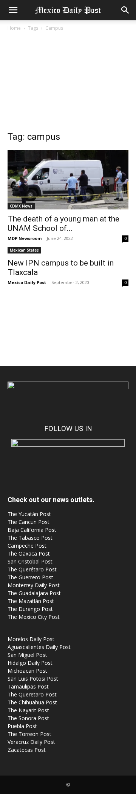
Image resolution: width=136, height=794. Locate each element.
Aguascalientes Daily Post (39, 646)
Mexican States (24, 250)
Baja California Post (32, 529)
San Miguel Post (27, 654)
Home (14, 28)
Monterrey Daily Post (34, 585)
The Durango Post (30, 608)
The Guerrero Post (30, 577)
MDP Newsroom (25, 238)
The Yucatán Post (29, 514)
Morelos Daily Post (31, 639)
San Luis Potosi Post (33, 678)
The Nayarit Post (28, 710)
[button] (13, 10)
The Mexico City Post (34, 616)
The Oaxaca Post (29, 553)
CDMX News (21, 206)
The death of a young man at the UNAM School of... (63, 223)
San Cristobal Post (30, 561)
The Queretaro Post (32, 694)
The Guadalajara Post (34, 593)
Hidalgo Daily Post (30, 662)
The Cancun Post (28, 521)
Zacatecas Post (27, 749)
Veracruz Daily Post (31, 741)
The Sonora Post (28, 718)
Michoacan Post (27, 670)
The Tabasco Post (30, 537)
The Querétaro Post (32, 569)
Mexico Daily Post (27, 282)
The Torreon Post (29, 734)
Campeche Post (27, 545)
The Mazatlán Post (31, 601)
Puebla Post (22, 726)
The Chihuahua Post (32, 702)
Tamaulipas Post (28, 686)
